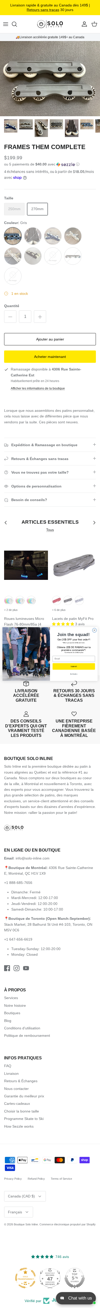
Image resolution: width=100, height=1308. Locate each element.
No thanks (73, 674)
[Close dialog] (94, 630)
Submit (74, 666)
